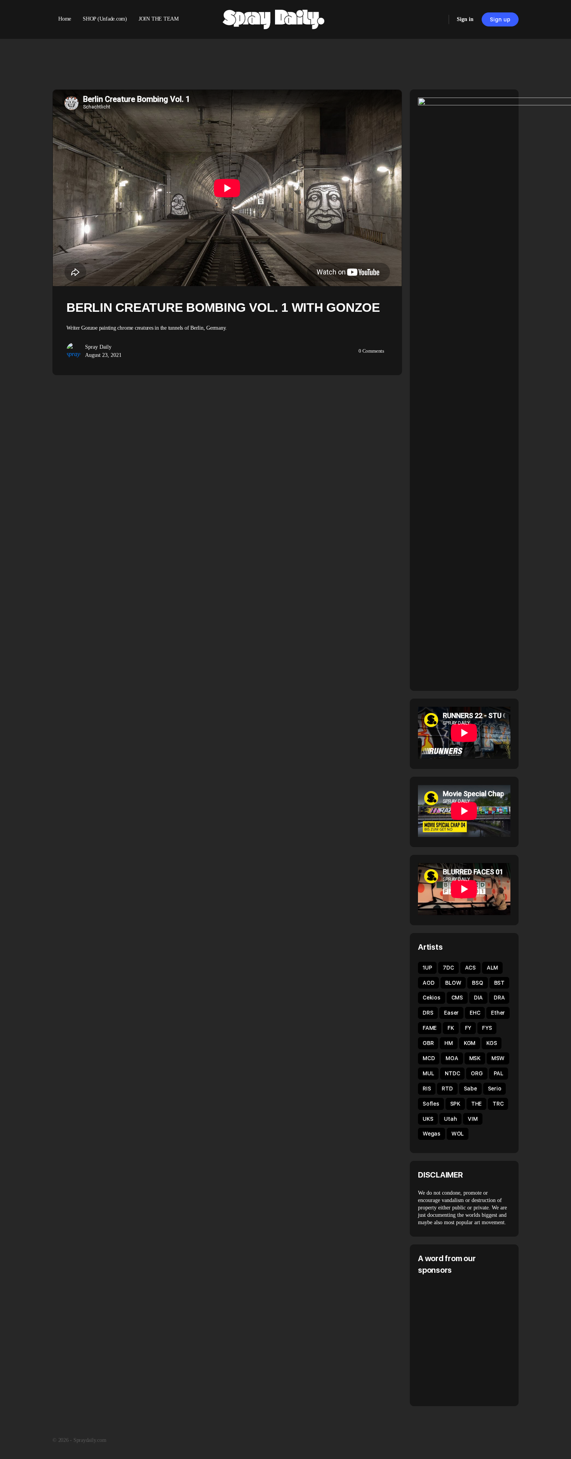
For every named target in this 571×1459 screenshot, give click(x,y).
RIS (427, 1088)
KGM (469, 1043)
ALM (492, 968)
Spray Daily (98, 347)
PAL (498, 1073)
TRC (498, 1104)
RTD (447, 1088)
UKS (428, 1119)
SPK (455, 1104)
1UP (427, 968)
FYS (487, 1028)
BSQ (477, 983)
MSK (474, 1058)
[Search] (438, 19)
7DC (448, 968)
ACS (470, 968)
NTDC (452, 1073)
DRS (428, 1013)
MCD (429, 1058)
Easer (451, 1013)
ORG (476, 1073)
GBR (428, 1043)
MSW (498, 1058)
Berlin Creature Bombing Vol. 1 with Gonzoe (223, 308)
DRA (499, 997)
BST (499, 983)
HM (448, 1043)
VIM (472, 1119)
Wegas (431, 1134)
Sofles (431, 1104)
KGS (491, 1043)
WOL (457, 1134)
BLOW (453, 983)
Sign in (465, 19)
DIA (478, 997)
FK (450, 1028)
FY (468, 1028)
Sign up (500, 19)
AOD (428, 983)
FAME (430, 1028)
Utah (450, 1119)
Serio (494, 1088)
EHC (475, 1013)
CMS (457, 997)
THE (476, 1104)
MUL (428, 1073)
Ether (498, 1013)
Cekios (431, 997)
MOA (452, 1058)
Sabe (470, 1088)
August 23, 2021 (103, 355)
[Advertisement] (483, 1339)
